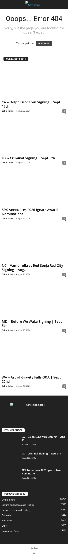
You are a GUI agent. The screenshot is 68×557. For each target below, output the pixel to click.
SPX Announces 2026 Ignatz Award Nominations (30, 212)
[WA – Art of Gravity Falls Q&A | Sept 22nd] (34, 357)
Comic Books (8, 499)
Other (4, 526)
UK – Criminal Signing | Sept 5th (28, 158)
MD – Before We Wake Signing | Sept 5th (32, 323)
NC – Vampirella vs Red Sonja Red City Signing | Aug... (32, 267)
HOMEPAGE (43, 43)
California (6, 515)
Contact (34, 548)
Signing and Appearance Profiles (18, 505)
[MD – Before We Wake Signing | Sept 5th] (34, 301)
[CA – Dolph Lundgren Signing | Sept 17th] (34, 81)
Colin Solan (7, 110)
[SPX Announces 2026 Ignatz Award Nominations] (34, 189)
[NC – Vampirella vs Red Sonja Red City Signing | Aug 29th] (34, 245)
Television (7, 520)
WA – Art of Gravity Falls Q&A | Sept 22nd (31, 379)
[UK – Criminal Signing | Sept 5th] (34, 137)
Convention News (10, 531)
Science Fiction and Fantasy (16, 510)
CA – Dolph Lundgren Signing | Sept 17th (31, 104)
